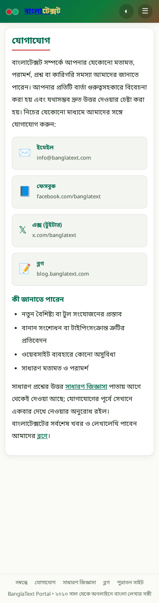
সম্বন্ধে (21, 582)
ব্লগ (106, 582)
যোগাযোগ (45, 582)
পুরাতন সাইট (130, 582)
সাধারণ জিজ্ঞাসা (86, 387)
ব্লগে (42, 436)
